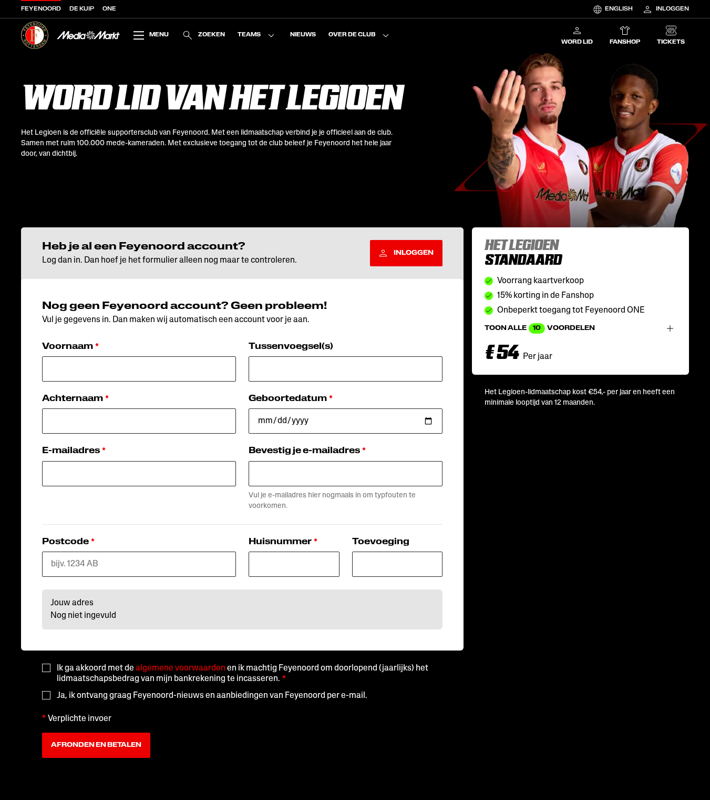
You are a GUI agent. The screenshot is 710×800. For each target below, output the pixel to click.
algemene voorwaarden (180, 668)
